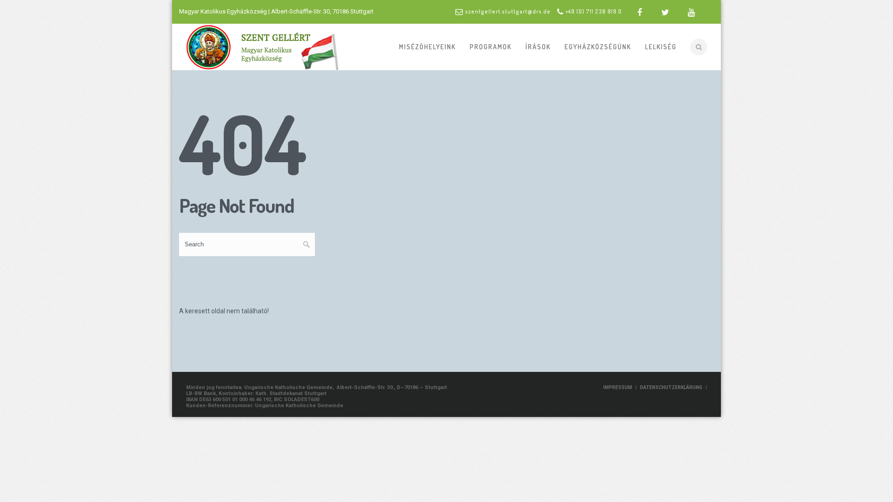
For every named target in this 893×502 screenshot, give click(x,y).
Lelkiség (661, 47)
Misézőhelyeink (427, 47)
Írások (538, 47)
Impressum (617, 387)
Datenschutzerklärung (671, 387)
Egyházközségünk (598, 47)
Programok (491, 47)
